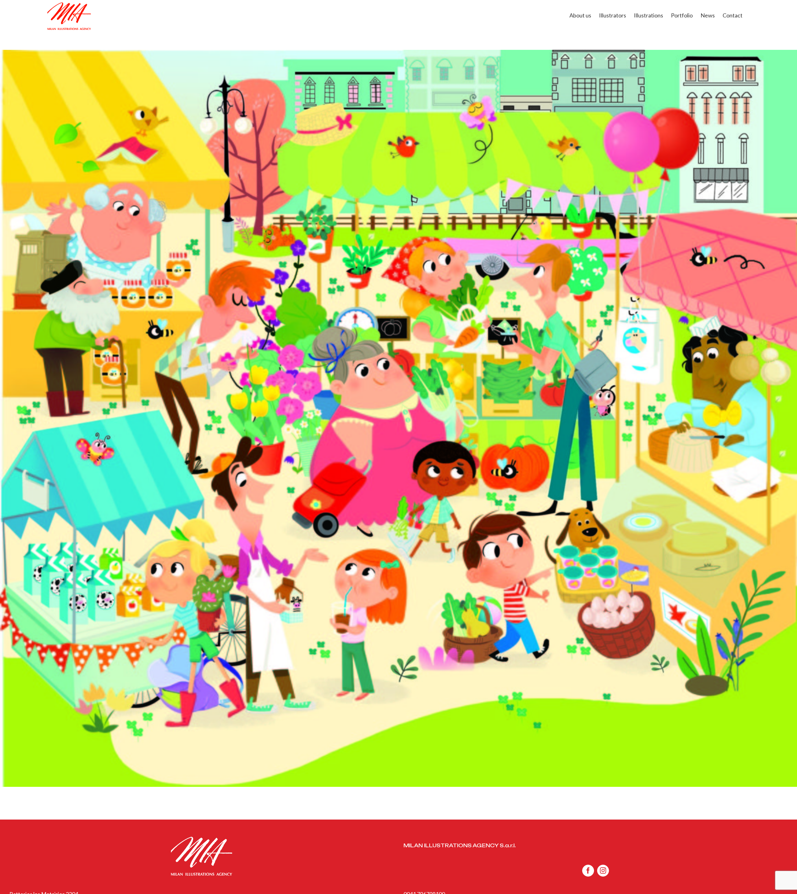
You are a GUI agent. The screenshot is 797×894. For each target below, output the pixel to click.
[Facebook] (588, 871)
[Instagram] (603, 871)
